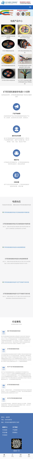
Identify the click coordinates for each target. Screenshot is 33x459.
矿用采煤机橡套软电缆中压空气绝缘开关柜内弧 (16, 293)
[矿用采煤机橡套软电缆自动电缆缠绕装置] (16, 251)
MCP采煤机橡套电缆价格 (8, 65)
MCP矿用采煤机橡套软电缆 (14, 398)
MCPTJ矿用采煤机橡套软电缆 (15, 366)
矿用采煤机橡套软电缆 (13, 348)
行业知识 (4, 435)
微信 (20, 456)
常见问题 (4, 432)
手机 (12, 456)
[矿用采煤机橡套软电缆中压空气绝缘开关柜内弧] (16, 286)
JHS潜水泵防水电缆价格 (8, 80)
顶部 (29, 456)
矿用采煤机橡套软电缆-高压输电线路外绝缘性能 (16, 223)
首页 (4, 456)
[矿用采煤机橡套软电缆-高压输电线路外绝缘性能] (16, 216)
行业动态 (4, 430)
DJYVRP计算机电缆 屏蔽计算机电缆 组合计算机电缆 (25, 82)
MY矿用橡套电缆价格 (8, 50)
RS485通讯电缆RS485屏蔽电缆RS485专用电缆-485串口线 (24, 67)
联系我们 (15, 432)
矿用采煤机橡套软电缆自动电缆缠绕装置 (16, 258)
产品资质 (15, 430)
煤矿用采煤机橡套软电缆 (13, 331)
